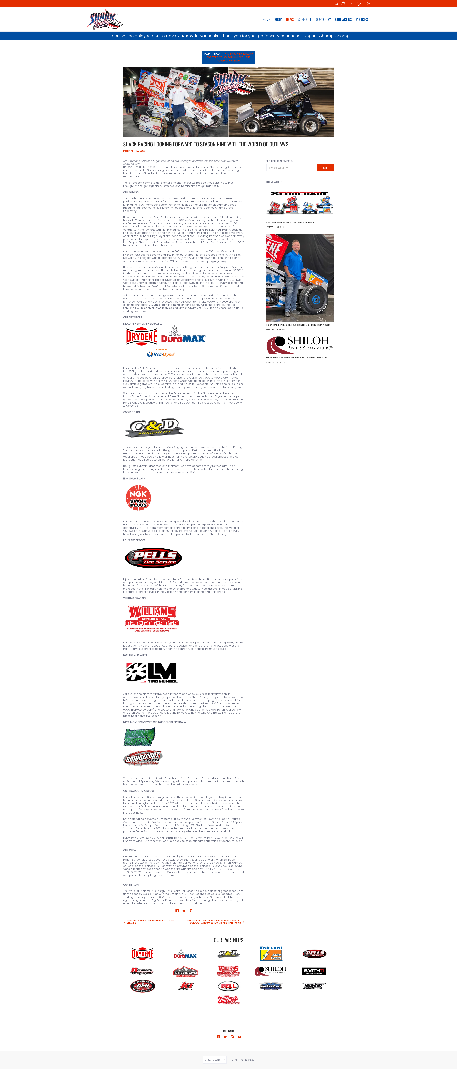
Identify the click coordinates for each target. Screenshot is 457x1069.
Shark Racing (240, 1060)
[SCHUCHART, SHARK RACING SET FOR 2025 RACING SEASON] (300, 204)
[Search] (336, 3)
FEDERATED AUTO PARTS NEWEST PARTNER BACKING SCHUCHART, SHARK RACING (298, 324)
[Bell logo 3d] (228, 986)
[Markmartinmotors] (185, 971)
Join (325, 167)
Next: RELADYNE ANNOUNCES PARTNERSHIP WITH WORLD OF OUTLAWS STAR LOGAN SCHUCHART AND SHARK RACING (214, 922)
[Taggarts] (228, 1000)
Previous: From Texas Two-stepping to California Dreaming (151, 922)
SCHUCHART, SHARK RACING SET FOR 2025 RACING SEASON (290, 222)
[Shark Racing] (105, 19)
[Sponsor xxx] (271, 986)
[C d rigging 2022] (228, 954)
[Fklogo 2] (314, 986)
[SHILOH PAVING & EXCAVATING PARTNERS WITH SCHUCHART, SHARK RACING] (300, 345)
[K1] (185, 986)
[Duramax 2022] (185, 954)
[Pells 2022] (314, 954)
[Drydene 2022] (142, 954)
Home (207, 54)
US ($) (367, 3)
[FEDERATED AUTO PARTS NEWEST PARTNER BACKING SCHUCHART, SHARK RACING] (300, 278)
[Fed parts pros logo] (271, 954)
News (217, 54)
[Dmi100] (142, 986)
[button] (347, 3)
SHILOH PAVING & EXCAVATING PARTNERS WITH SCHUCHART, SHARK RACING (297, 357)
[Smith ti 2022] (314, 971)
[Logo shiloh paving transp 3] (271, 971)
